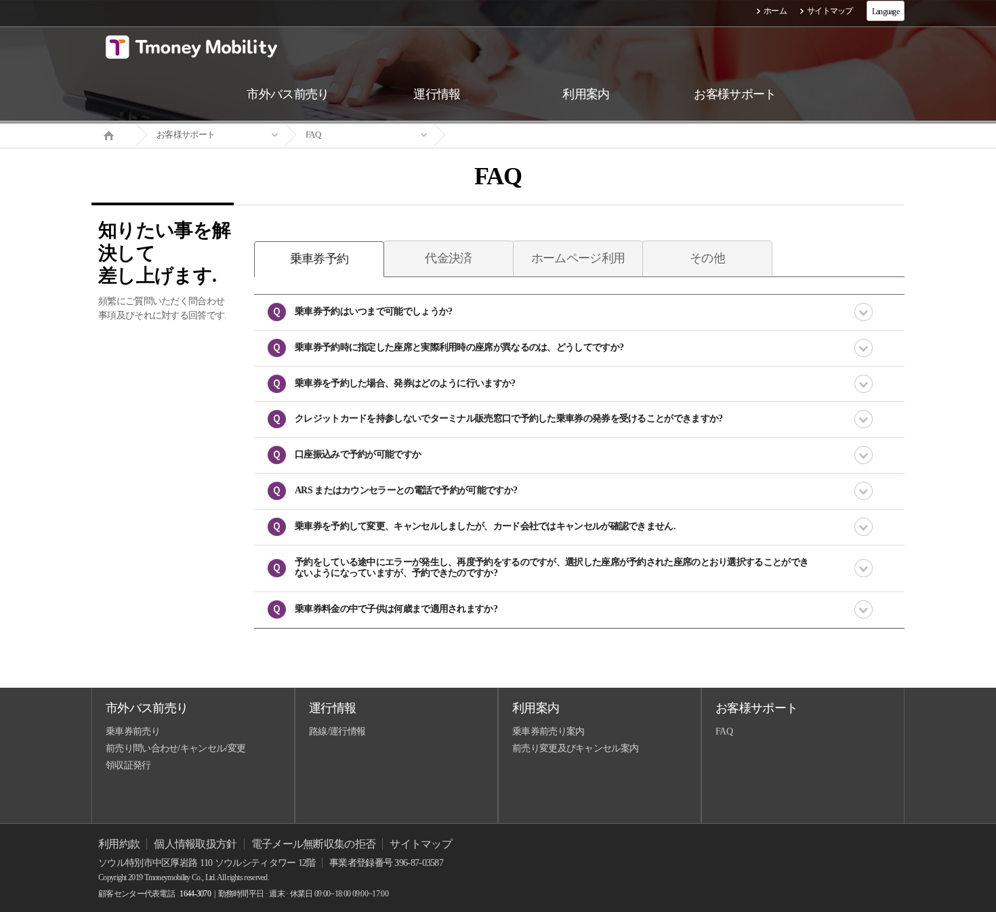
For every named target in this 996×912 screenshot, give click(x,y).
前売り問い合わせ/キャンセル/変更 (175, 748)
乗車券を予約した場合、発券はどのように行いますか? (405, 383)
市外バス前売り (147, 708)
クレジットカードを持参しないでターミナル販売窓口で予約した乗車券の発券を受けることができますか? (508, 418)
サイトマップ (830, 11)
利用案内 (535, 708)
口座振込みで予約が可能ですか (358, 454)
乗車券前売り (133, 731)
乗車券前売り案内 (548, 731)
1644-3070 (195, 893)
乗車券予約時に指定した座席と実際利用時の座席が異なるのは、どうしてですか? (459, 347)
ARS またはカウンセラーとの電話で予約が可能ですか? (406, 490)
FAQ (313, 134)
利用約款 (119, 844)
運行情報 (332, 708)
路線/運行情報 (337, 731)
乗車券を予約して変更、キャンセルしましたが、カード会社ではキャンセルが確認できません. (485, 526)
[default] (508, 135)
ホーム (775, 11)
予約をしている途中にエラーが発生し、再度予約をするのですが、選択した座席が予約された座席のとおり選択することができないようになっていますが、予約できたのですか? (551, 568)
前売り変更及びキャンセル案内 (575, 748)
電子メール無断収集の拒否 (313, 844)
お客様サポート (186, 134)
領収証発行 (128, 765)
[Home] (113, 134)
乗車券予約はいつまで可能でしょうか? (373, 311)
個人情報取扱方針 (195, 844)
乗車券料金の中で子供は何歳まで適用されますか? (396, 609)
